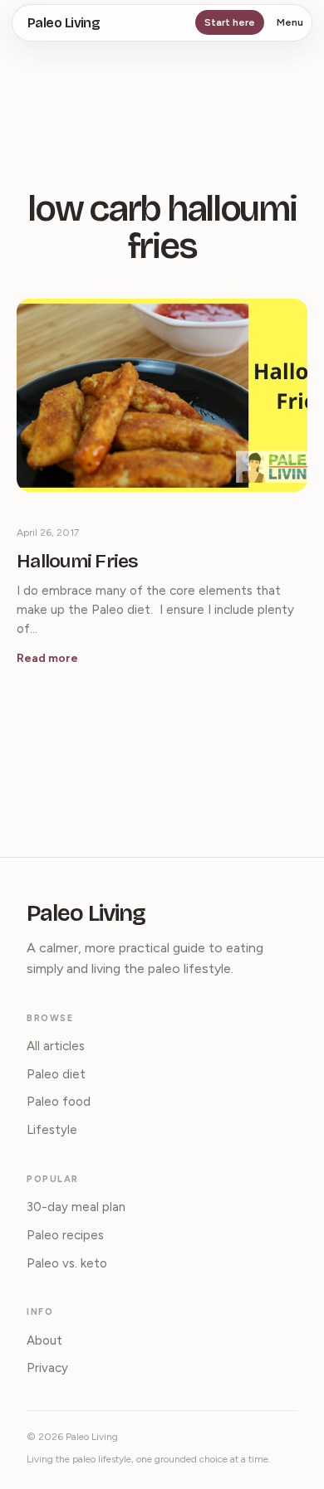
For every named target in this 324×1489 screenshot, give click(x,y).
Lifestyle (52, 1129)
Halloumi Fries (78, 561)
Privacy (47, 1367)
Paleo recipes (65, 1235)
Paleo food (59, 1101)
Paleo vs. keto (67, 1263)
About (44, 1340)
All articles (56, 1046)
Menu (290, 22)
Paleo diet (56, 1074)
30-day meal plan (76, 1206)
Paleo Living (63, 23)
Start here (229, 22)
